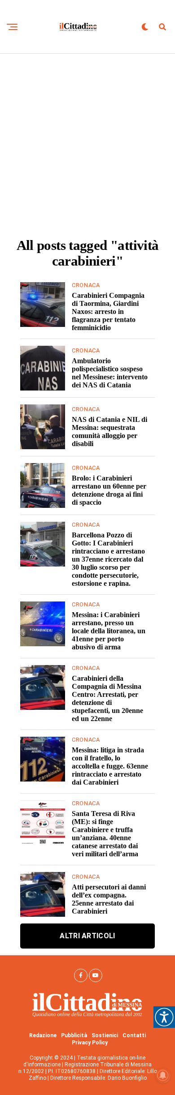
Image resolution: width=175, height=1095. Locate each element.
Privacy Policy (90, 1042)
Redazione (43, 1035)
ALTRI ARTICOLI (87, 936)
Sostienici (105, 1035)
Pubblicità (74, 1035)
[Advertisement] (87, 145)
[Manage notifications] (163, 1075)
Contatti (134, 1035)
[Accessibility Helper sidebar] (164, 1017)
